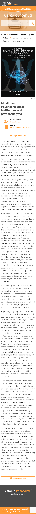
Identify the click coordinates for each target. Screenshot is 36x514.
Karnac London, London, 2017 (20, 127)
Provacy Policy (6, 512)
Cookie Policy (17, 512)
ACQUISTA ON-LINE (19, 136)
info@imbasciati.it (19, 494)
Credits (24, 509)
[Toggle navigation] (33, 3)
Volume (6, 38)
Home (3, 35)
